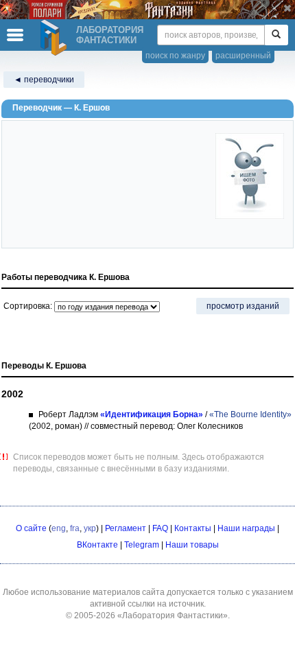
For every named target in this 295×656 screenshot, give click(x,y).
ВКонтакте (97, 545)
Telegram (141, 545)
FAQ (160, 528)
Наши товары (192, 545)
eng (58, 528)
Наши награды (246, 528)
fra (75, 528)
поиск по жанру (175, 55)
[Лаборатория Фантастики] (55, 37)
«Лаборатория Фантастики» (172, 615)
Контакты (192, 528)
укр (90, 528)
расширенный (243, 55)
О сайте (31, 528)
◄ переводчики (44, 79)
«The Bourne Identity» (250, 414)
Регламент (125, 528)
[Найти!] (276, 35)
